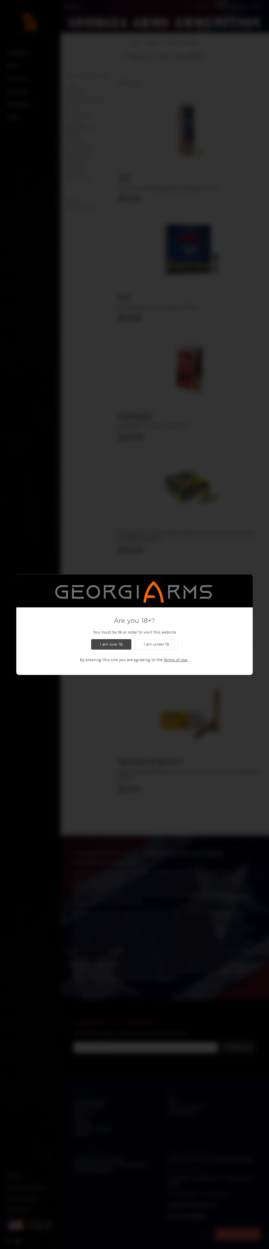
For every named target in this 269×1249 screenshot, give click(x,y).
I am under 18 (156, 644)
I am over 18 (111, 644)
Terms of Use (175, 660)
